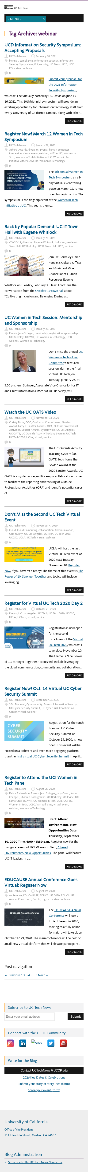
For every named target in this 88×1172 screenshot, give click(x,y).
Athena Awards (18, 149)
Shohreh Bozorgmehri (33, 797)
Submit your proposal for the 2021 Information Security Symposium (65, 84)
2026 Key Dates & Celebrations (44, 1077)
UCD (64, 64)
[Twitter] (51, 1043)
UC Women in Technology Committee (66, 357)
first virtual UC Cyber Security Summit (42, 756)
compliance (26, 60)
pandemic (72, 242)
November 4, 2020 (46, 525)
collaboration (46, 530)
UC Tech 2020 (17, 437)
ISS (36, 64)
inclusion (60, 242)
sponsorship (71, 333)
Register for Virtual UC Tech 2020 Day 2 (43, 603)
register (46, 899)
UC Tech (71, 433)
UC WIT (29, 337)
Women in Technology (52, 161)
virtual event (30, 153)
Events (44, 149)
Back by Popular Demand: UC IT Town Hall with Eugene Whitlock (41, 229)
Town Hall (15, 246)
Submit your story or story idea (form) (44, 1084)
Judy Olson (63, 793)
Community (16, 533)
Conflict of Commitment (46, 422)
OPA (49, 426)
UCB (60, 246)
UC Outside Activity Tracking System (43, 433)
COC (28, 422)
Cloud (12, 530)
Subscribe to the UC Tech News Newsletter (35, 1162)
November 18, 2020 (47, 417)
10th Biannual (17, 704)
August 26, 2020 (45, 788)
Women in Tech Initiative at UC (34, 157)
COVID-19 (15, 242)
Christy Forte (16, 422)
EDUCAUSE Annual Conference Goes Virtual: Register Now (40, 882)
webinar (27, 68)
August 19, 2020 (45, 891)
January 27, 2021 (45, 145)
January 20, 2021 (45, 238)
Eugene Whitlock (44, 242)
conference (15, 895)
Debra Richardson (19, 793)
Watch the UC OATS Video (30, 412)
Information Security (46, 60)
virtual (18, 68)
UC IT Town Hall (47, 246)
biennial (13, 60)
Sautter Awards (30, 429)
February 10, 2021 (46, 56)
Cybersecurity (34, 704)
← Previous (12, 975)
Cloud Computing (27, 530)
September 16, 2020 (47, 699)
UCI (65, 800)
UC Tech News (17, 56)
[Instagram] (10, 1043)
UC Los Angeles (65, 429)
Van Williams (44, 804)
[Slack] (36, 1043)
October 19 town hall (49, 291)
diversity (33, 149)
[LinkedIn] (23, 1043)
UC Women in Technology (50, 337)
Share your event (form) (44, 1090)
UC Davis (55, 64)
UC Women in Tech (44, 800)
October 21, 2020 (46, 609)
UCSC (31, 804)
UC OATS (14, 433)
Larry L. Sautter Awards (32, 426)
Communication (64, 530)
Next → (43, 975)
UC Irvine (68, 797)
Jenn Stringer (25, 333)
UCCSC (13, 537)
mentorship (41, 333)
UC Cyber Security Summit (24, 708)
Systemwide (48, 429)
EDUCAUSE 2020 (50, 895)
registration (56, 333)
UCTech (31, 537)
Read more (75, 121)
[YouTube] (63, 1043)
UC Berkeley (29, 246)
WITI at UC (56, 153)
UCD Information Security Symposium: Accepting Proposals (42, 47)
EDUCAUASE (30, 895)
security (43, 64)
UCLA (29, 437)
